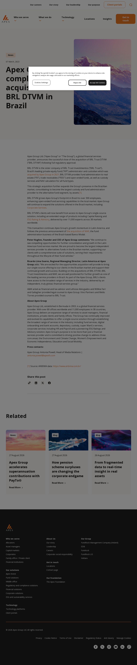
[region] (69, 78)
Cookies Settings (41, 83)
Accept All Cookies (97, 83)
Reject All (77, 83)
